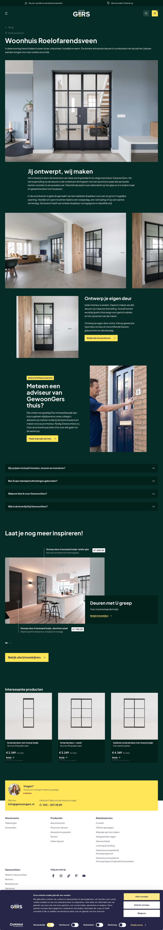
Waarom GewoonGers (16, 874)
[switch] (75, 925)
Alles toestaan (141, 897)
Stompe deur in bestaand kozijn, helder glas (67, 549)
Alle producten (58, 823)
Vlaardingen (11, 823)
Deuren (54, 836)
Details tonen (137, 925)
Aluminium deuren (59, 827)
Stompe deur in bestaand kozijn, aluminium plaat (44, 628)
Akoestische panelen (61, 832)
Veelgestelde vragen (106, 836)
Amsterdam (10, 827)
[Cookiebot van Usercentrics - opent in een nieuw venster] (16, 925)
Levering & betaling (105, 845)
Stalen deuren (57, 841)
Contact (100, 823)
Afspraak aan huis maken (107, 832)
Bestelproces (11, 883)
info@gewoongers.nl (21, 804)
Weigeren (142, 913)
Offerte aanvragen (105, 827)
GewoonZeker (103, 841)
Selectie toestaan (142, 905)
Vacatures (10, 888)
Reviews (9, 879)
